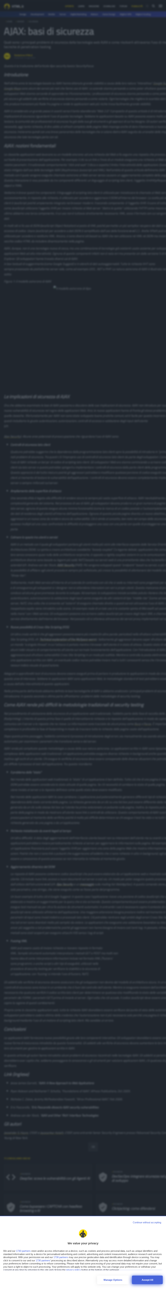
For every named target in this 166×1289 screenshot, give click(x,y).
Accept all (147, 1279)
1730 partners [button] (23, 1251)
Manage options (113, 1279)
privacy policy (73, 1269)
